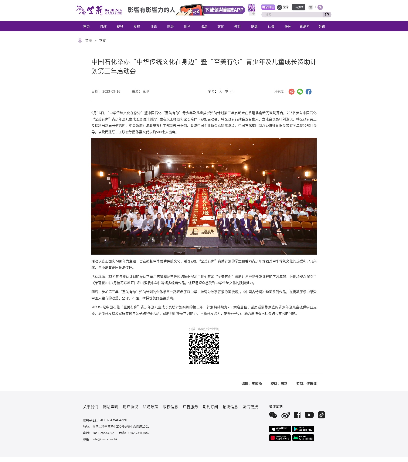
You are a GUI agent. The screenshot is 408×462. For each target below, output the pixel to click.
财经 (170, 26)
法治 (204, 26)
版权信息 (170, 406)
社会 (271, 26)
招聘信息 (230, 406)
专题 (321, 26)
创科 (187, 26)
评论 (153, 26)
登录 (286, 7)
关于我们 (90, 406)
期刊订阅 (210, 406)
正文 (102, 40)
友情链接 (250, 406)
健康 (254, 26)
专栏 (136, 26)
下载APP (299, 7)
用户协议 (130, 406)
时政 (103, 26)
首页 (86, 26)
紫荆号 (305, 26)
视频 (120, 26)
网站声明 (110, 406)
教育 (237, 26)
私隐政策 (150, 406)
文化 (220, 26)
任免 (288, 26)
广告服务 (190, 406)
